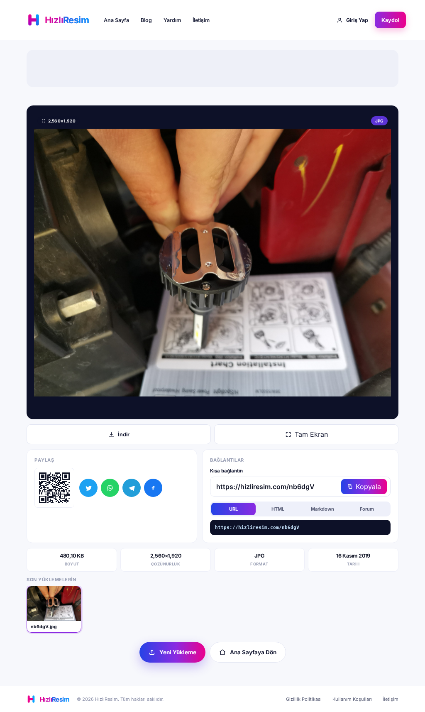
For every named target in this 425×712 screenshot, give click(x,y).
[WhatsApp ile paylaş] (110, 488)
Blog (146, 20)
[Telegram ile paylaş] (131, 488)
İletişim (201, 20)
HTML (277, 509)
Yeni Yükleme (177, 652)
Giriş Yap (357, 20)
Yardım (172, 20)
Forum (367, 509)
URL (233, 509)
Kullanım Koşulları (352, 699)
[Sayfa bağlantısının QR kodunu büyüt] (54, 488)
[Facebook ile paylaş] (153, 488)
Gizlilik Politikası (304, 699)
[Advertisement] (212, 68)
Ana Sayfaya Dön (253, 652)
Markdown (322, 509)
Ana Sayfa (116, 20)
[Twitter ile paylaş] (88, 488)
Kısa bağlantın (226, 471)
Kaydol (390, 20)
